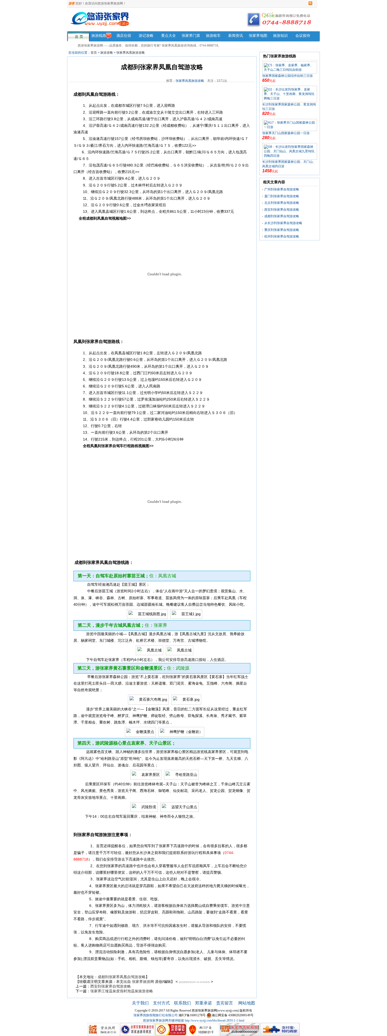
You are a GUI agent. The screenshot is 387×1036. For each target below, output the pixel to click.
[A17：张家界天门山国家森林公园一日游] (289, 125)
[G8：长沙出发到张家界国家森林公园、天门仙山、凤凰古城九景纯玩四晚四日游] (289, 151)
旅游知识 (280, 36)
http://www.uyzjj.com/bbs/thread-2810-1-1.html (214, 1020)
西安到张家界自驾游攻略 (110, 986)
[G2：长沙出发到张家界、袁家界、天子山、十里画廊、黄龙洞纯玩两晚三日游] (289, 94)
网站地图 (246, 1003)
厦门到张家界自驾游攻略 (281, 196)
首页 (94, 52)
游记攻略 (146, 36)
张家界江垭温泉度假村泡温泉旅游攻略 (121, 991)
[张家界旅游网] (143, 22)
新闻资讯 (235, 36)
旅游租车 (213, 36)
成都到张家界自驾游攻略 (281, 216)
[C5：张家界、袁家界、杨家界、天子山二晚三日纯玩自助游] (289, 67)
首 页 (79, 37)
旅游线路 (98, 36)
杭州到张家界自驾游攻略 (281, 236)
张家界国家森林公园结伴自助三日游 (287, 76)
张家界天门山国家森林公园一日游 (286, 133)
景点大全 (168, 36)
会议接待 (302, 36)
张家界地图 (258, 36)
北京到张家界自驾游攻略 (281, 203)
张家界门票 (191, 36)
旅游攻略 (106, 52)
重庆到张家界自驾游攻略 (281, 230)
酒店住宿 (123, 36)
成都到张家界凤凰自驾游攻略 (122, 977)
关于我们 (140, 1003)
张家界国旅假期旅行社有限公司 (155, 1015)
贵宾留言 (225, 1003)
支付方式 (161, 1003)
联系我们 (182, 1003)
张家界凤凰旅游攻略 (130, 52)
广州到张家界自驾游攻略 (281, 189)
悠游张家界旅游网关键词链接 (163, 1020)
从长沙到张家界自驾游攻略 (283, 223)
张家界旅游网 (143, 981)
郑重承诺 (203, 1003)
